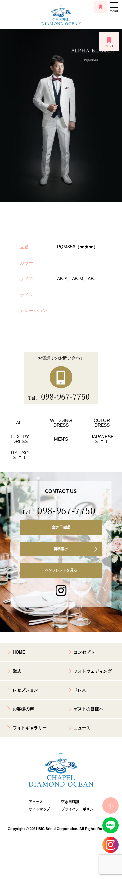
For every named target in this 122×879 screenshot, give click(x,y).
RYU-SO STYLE (20, 455)
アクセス (36, 802)
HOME (19, 652)
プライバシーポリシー (77, 809)
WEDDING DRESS (61, 423)
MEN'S (61, 439)
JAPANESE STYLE (102, 439)
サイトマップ (39, 809)
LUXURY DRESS (20, 439)
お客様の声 (23, 708)
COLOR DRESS (102, 423)
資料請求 (61, 549)
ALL (20, 422)
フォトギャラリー (30, 727)
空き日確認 (61, 527)
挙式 (17, 671)
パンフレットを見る (61, 570)
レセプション (25, 690)
